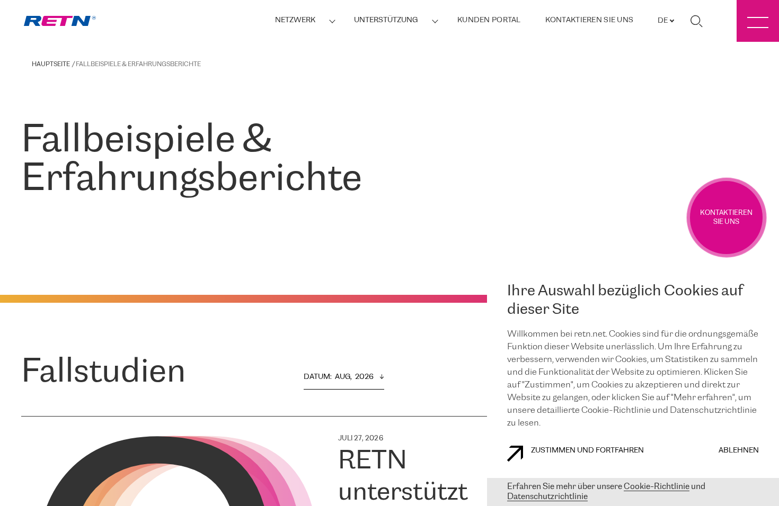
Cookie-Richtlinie (656, 487)
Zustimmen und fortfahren (587, 450)
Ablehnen (739, 450)
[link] (60, 21)
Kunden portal (489, 20)
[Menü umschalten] (758, 21)
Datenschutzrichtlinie (547, 497)
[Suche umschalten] (696, 21)
